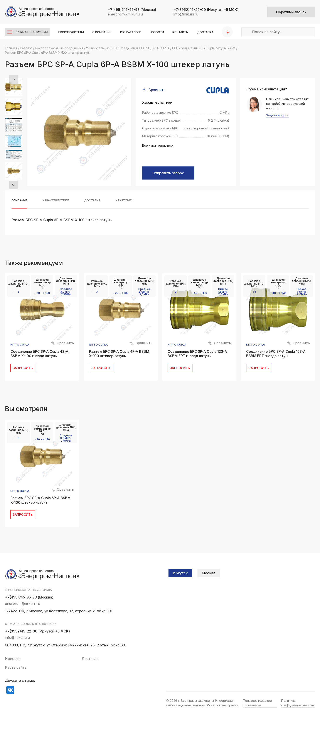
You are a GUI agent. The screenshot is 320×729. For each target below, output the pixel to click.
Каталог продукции (32, 32)
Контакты (180, 32)
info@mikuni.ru (185, 14)
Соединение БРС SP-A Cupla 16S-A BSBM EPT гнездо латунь (276, 353)
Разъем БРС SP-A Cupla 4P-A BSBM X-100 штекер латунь (119, 353)
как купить (124, 200)
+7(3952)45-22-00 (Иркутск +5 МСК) (37, 631)
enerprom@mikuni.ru (125, 14)
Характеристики (55, 200)
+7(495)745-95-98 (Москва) (29, 597)
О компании (101, 32)
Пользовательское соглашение (257, 703)
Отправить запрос (168, 173)
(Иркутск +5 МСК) (205, 9)
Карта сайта (16, 667)
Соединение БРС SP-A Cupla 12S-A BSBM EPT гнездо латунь (197, 353)
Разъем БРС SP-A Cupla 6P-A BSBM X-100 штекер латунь (40, 500)
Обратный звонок (291, 12)
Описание (19, 200)
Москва (208, 573)
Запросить (23, 368)
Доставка (205, 32)
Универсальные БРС (101, 48)
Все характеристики (157, 145)
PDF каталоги (130, 32)
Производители (71, 32)
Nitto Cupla (19, 344)
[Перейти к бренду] (217, 90)
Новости (157, 32)
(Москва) (132, 9)
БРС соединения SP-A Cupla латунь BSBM (203, 48)
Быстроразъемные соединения (59, 48)
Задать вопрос (277, 115)
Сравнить (156, 90)
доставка (92, 200)
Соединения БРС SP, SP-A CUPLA (144, 48)
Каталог (26, 48)
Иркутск (180, 573)
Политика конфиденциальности (297, 703)
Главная (11, 48)
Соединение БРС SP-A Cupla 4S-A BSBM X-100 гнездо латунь (39, 353)
